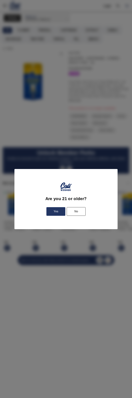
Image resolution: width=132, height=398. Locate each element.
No (76, 211)
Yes (56, 211)
